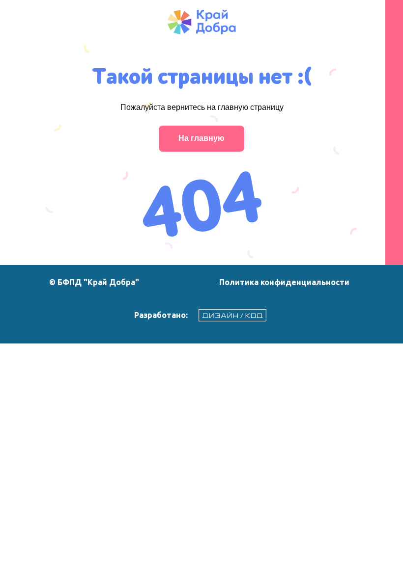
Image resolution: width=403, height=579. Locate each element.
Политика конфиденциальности (284, 282)
